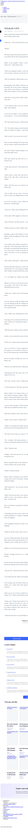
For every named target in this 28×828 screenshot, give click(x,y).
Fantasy (5, 16)
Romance (5, 806)
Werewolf (9, 806)
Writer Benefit (6, 8)
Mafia (13, 806)
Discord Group (6, 817)
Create (4, 9)
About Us (5, 809)
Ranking (5, 11)
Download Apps (12, 814)
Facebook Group (13, 817)
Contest (5, 7)
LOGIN (2, 2)
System (15, 806)
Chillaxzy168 (10, 31)
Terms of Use (6, 804)
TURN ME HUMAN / (11, 16)
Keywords (18, 814)
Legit (8, 809)
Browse (5, 12)
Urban (22, 806)
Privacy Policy (12, 804)
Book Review (10, 815)
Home (2, 16)
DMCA (5, 811)
